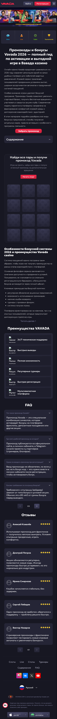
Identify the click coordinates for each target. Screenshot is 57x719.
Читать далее (27, 321)
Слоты (12, 662)
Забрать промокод (28, 131)
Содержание (24, 667)
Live (22, 662)
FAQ (37, 667)
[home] (7, 4)
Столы (31, 662)
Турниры (43, 662)
